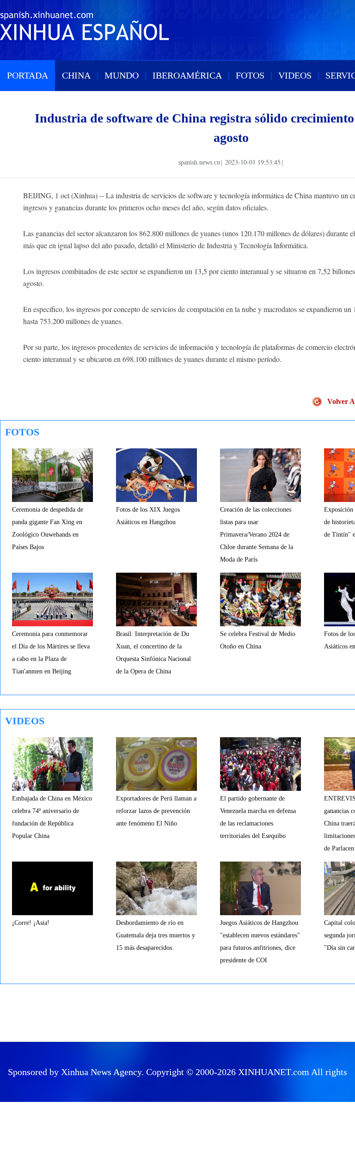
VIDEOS (295, 75)
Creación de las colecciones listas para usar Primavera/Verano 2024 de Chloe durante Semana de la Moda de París (256, 534)
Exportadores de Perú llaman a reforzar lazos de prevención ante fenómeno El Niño (156, 811)
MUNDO (121, 75)
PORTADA (27, 75)
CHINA (76, 75)
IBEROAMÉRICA (187, 75)
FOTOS (250, 75)
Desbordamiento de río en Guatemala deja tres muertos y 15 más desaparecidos (155, 935)
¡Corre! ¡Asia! (30, 922)
